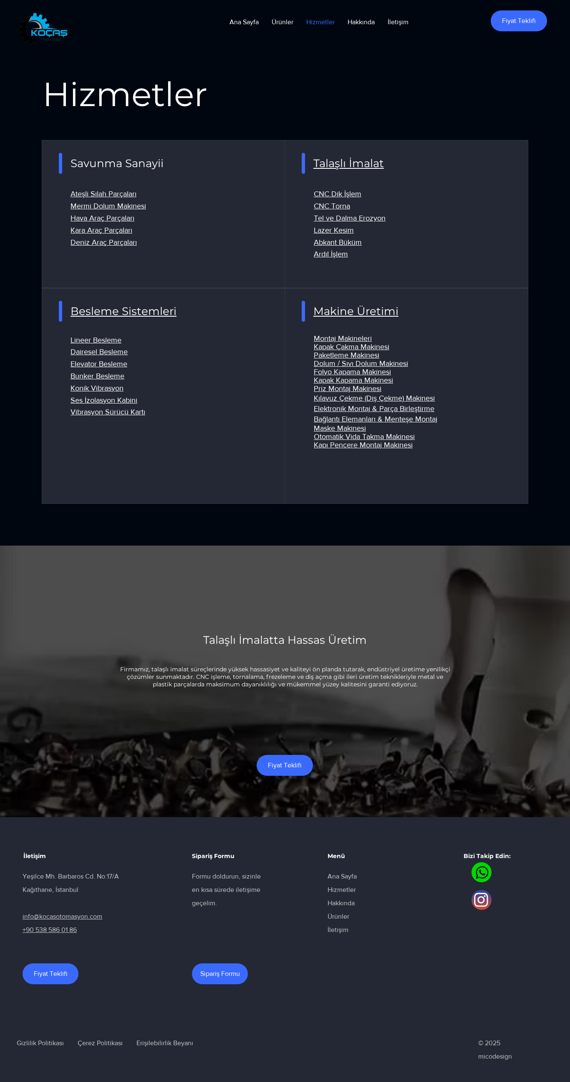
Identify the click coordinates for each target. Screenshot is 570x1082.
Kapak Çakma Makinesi (351, 347)
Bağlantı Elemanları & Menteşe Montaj (375, 419)
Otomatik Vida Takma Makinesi (364, 436)
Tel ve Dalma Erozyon (350, 218)
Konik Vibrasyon (97, 388)
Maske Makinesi (340, 428)
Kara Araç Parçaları (101, 230)
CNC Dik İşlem (337, 194)
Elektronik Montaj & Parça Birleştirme (374, 408)
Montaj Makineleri (343, 338)
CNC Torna (332, 206)
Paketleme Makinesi (346, 355)
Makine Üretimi (355, 311)
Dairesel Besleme (99, 352)
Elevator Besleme (99, 364)
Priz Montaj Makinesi (347, 388)
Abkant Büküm (338, 242)
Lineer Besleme (96, 340)
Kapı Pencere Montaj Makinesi (363, 445)
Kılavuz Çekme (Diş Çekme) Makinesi (374, 398)
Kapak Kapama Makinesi (353, 380)
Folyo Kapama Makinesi (352, 372)
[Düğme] (482, 872)
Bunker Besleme (97, 376)
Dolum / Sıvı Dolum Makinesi (361, 363)
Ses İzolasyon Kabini (104, 400)
